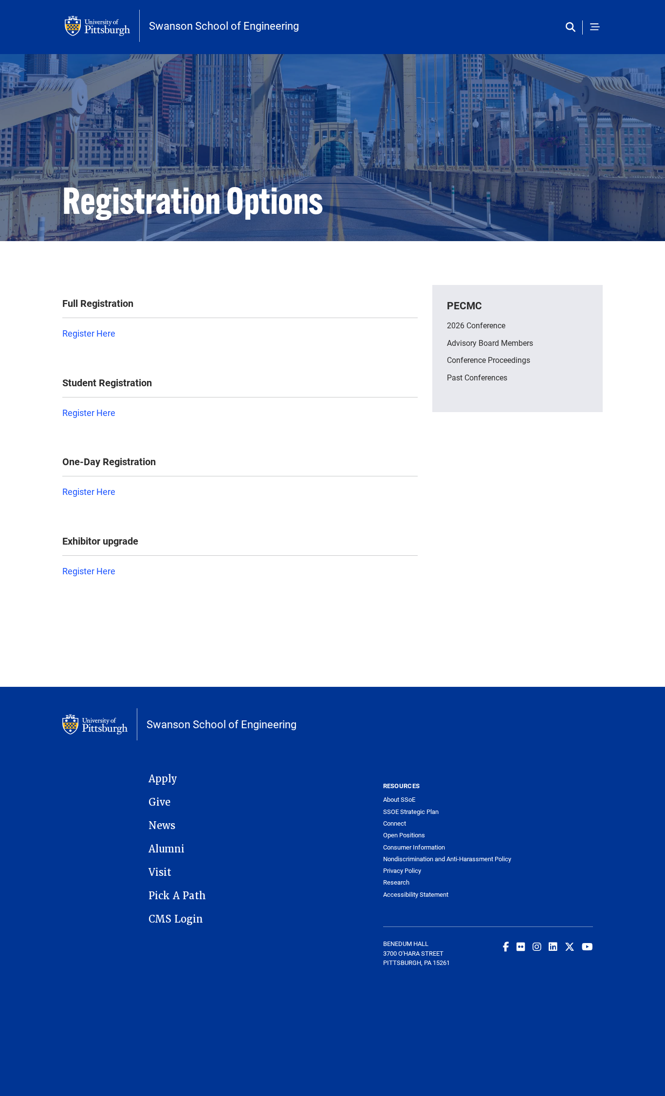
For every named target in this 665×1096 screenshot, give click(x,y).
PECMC (464, 305)
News (161, 825)
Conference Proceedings (488, 360)
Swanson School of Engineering (224, 25)
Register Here (88, 333)
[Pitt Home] (102, 26)
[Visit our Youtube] (587, 946)
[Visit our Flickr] (521, 946)
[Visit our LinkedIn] (553, 946)
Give (159, 802)
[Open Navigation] (595, 27)
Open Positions (404, 835)
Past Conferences (477, 377)
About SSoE (399, 799)
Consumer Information (414, 847)
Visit (159, 872)
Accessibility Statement (415, 894)
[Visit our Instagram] (537, 946)
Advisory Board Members (490, 343)
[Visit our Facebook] (506, 946)
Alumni (166, 849)
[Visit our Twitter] (569, 946)
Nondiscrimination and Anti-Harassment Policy (435, 859)
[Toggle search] (573, 27)
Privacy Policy (402, 871)
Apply (162, 779)
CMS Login (175, 919)
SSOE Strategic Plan (411, 812)
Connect (394, 823)
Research (396, 882)
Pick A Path (177, 895)
